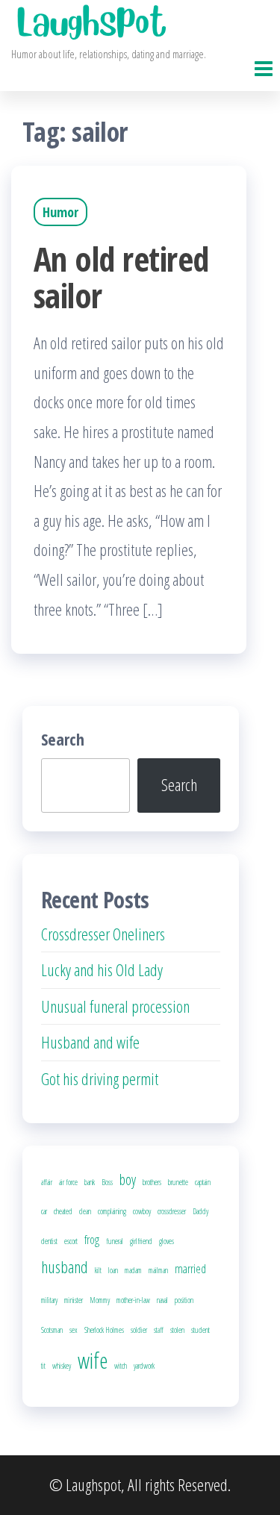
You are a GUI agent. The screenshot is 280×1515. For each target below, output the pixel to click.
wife (93, 1360)
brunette (178, 1182)
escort (71, 1241)
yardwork (144, 1366)
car (44, 1211)
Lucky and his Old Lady (102, 969)
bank (89, 1182)
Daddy (200, 1211)
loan (113, 1270)
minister (73, 1300)
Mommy (100, 1300)
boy (127, 1179)
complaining (112, 1211)
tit (43, 1366)
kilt (98, 1270)
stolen (177, 1330)
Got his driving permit (99, 1078)
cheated (63, 1211)
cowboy (142, 1211)
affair (46, 1182)
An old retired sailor (121, 277)
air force (68, 1182)
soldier (139, 1330)
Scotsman (52, 1330)
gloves (166, 1241)
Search (62, 739)
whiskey (61, 1366)
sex (73, 1330)
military (49, 1300)
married (190, 1269)
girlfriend (141, 1241)
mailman (158, 1270)
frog (91, 1239)
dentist (49, 1241)
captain (203, 1182)
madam (133, 1270)
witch (120, 1366)
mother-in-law (133, 1300)
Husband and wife (90, 1042)
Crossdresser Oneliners (103, 933)
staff (159, 1330)
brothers (152, 1182)
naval (162, 1300)
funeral (114, 1241)
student (200, 1330)
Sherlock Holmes (104, 1330)
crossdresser (172, 1211)
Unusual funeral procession (115, 1006)
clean (85, 1211)
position (184, 1300)
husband (64, 1266)
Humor (60, 212)
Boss (107, 1182)
